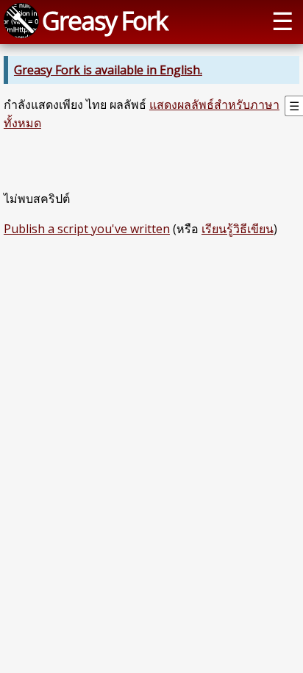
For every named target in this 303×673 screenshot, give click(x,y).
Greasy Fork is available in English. (108, 70)
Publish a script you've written (87, 229)
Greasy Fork (104, 20)
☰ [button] (282, 20)
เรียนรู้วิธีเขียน (238, 229)
